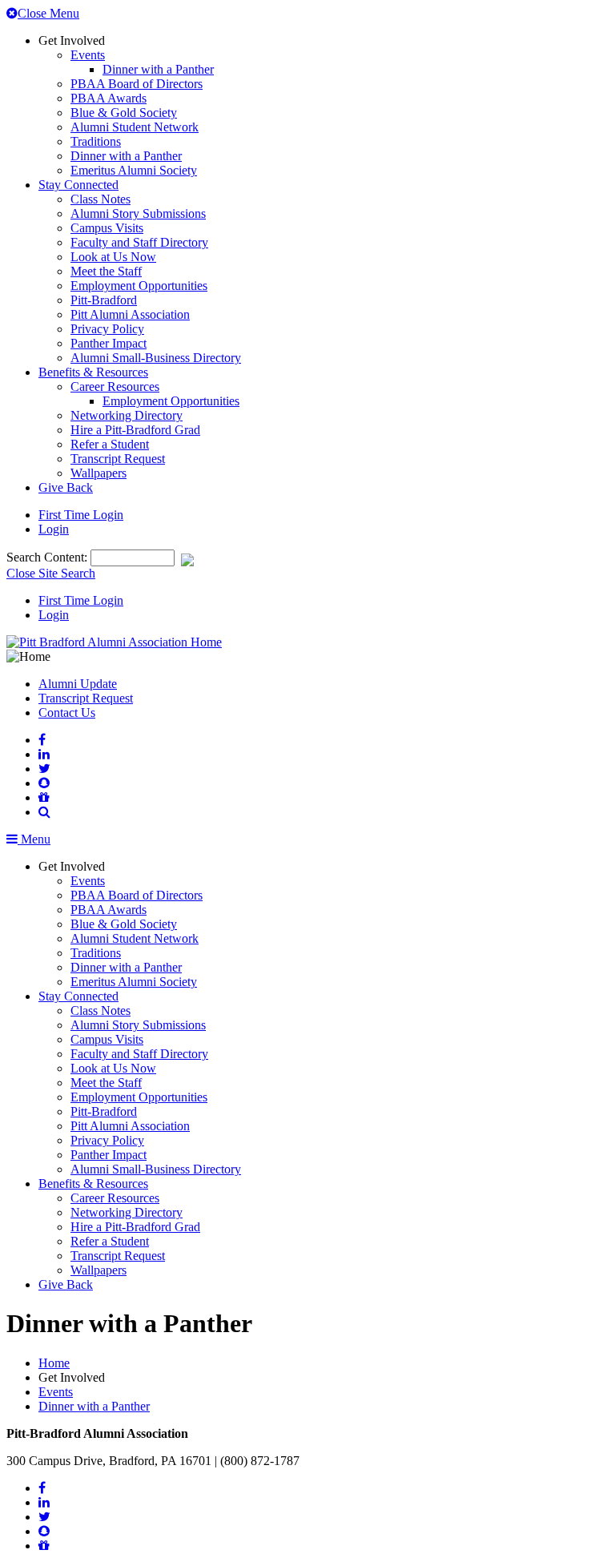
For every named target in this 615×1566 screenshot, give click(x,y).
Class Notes (100, 199)
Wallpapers (98, 473)
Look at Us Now (113, 257)
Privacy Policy (107, 329)
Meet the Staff (106, 271)
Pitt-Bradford (103, 300)
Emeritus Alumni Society (133, 170)
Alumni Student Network (134, 127)
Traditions (95, 141)
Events (87, 55)
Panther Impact (108, 343)
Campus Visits (106, 228)
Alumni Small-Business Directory (155, 357)
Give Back (65, 487)
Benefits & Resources (93, 372)
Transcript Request (117, 458)
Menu (34, 839)
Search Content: (48, 557)
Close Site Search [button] (50, 573)
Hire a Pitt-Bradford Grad (135, 430)
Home (54, 1363)
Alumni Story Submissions (138, 213)
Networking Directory (126, 415)
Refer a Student (109, 444)
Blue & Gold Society (123, 112)
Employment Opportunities (138, 285)
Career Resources (114, 386)
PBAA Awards (108, 98)
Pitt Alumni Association (130, 314)
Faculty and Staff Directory (139, 242)
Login (53, 529)
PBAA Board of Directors (136, 84)
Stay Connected (78, 184)
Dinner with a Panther (158, 69)
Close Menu (48, 13)
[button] (44, 812)
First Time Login (80, 514)
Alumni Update (77, 683)
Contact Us (66, 712)
